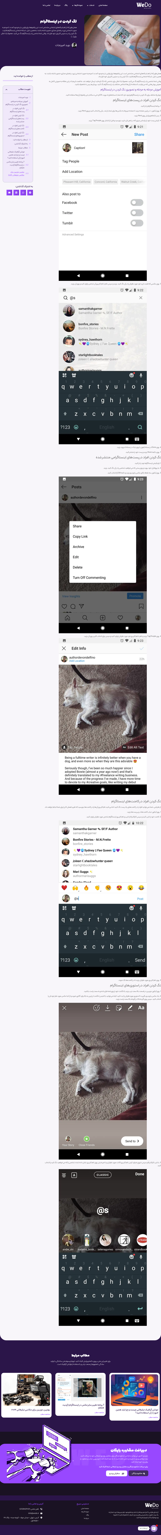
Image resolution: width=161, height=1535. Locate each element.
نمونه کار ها (85, 1512)
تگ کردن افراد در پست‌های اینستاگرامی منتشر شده (16, 118)
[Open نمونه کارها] (73, 5)
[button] (6, 90)
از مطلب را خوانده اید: (20, 139)
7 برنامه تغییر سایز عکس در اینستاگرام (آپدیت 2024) (15, 165)
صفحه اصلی (85, 1508)
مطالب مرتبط (23, 148)
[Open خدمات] (88, 5)
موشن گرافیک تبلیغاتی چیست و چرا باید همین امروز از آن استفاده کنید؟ (16, 155)
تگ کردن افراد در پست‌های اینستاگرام (17, 110)
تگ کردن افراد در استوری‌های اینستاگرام (16, 134)
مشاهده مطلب (153, 1417)
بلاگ (87, 1515)
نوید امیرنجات (23, 97)
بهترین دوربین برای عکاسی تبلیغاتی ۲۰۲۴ (16, 174)
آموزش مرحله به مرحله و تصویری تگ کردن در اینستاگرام (17, 103)
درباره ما (86, 1518)
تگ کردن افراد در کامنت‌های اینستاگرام (16, 127)
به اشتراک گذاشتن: (21, 144)
